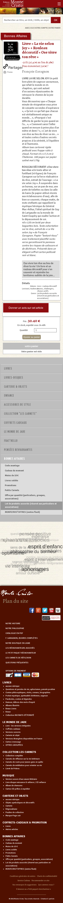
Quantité (24, 330)
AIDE (27, 28)
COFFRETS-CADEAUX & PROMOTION (25, 822)
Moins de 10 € (11, 475)
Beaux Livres (11, 708)
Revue (8, 712)
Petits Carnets (12, 490)
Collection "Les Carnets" (20, 413)
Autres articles (12, 829)
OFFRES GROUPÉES (14, 745)
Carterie (9, 806)
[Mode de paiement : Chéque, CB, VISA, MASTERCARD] (22, 674)
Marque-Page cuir (13, 815)
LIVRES (7, 682)
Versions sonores (13, 732)
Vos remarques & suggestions (24, 885)
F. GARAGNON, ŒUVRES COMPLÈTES (22, 638)
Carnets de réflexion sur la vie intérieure (23, 759)
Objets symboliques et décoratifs (20, 802)
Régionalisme (11, 809)
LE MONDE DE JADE (15, 722)
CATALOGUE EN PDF (14, 633)
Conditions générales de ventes (22, 876)
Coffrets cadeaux (13, 729)
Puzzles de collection (15, 812)
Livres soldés (11, 480)
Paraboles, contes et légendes (19, 699)
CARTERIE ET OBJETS (15, 796)
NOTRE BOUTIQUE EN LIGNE (18, 643)
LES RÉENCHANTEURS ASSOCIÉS (20, 648)
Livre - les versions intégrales (18, 726)
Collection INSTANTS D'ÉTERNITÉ (20, 715)
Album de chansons (14, 785)
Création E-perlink (47, 899)
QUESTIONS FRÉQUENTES (17, 662)
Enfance (9, 395)
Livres (8, 368)
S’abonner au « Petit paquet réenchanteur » (33, 889)
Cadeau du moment (14, 470)
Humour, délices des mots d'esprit (20, 702)
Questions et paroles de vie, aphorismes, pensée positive (30, 689)
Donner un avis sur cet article (26, 308)
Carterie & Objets (15, 386)
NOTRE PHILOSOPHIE (15, 628)
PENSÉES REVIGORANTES (18, 450)
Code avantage (12, 465)
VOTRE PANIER (54, 28)
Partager (15, 67)
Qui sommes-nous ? (46, 885)
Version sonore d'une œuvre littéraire (21, 779)
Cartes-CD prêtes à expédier (18, 789)
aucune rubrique (12, 686)
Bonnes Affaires (14, 458)
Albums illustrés (12, 705)
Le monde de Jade (14, 431)
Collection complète (14, 755)
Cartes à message (13, 742)
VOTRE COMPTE (41, 28)
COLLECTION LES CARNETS (19, 752)
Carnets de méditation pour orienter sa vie (24, 765)
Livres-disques (13, 377)
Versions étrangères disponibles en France (24, 738)
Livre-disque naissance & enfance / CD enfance (26, 782)
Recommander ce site (40, 880)
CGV (32, 28)
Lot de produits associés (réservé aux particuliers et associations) (31, 505)
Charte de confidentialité (47, 876)
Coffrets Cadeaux (15, 422)
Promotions (10, 485)
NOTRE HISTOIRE (13, 623)
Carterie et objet (12, 735)
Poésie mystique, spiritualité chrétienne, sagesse (27, 695)
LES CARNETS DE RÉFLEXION (18, 658)
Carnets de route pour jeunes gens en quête (24, 762)
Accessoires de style (17, 404)
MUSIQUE (8, 775)
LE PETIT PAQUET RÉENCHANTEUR (21, 653)
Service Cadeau (23, 880)
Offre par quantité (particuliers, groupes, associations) (25, 497)
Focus (10, 72)
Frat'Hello (11, 440)
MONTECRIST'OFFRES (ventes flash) (22, 512)
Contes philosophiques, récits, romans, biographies (28, 692)
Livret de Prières (12, 768)
